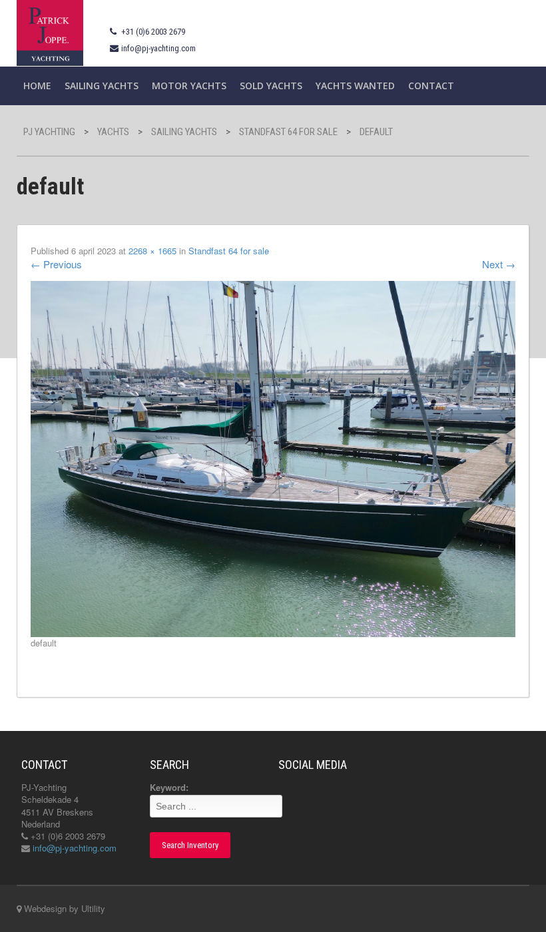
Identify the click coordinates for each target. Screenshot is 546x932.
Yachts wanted (355, 85)
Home (37, 85)
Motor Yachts (189, 85)
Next (498, 264)
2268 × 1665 (152, 250)
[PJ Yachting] (50, 31)
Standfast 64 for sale (228, 250)
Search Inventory (190, 845)
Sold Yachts (271, 85)
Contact (431, 85)
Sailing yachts (101, 85)
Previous (56, 264)
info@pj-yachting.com (158, 48)
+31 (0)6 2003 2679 (153, 32)
